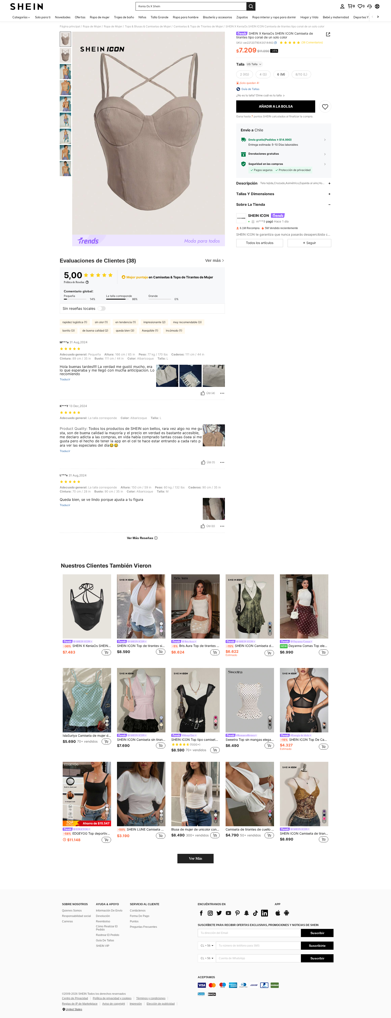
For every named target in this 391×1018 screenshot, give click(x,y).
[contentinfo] (266, 985)
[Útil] (202, 393)
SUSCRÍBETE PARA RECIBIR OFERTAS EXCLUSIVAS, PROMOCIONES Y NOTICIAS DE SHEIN (258, 925)
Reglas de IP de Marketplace (80, 1003)
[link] (351, 6)
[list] (234, 913)
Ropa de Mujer (92, 26)
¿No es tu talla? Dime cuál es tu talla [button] (259, 95)
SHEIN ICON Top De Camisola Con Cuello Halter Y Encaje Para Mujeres (304, 739)
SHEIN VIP (102, 945)
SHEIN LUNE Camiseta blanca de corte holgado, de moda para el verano (141, 829)
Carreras (67, 921)
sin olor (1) (101, 322)
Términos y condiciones (150, 998)
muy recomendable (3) (187, 322)
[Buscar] (250, 6)
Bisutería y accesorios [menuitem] (217, 17)
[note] (87, 823)
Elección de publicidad (161, 1003)
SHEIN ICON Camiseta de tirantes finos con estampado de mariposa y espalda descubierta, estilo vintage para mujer (250, 646)
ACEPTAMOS (206, 977)
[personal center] (342, 6)
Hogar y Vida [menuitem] (309, 17)
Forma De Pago (139, 916)
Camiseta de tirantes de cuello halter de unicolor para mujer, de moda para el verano (250, 829)
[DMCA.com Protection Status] (212, 994)
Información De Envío (109, 910)
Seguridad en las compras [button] (265, 164)
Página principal (70, 26)
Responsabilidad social (76, 916)
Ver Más (195, 858)
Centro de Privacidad (75, 998)
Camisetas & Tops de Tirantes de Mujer (198, 26)
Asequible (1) (150, 330)
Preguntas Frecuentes (143, 926)
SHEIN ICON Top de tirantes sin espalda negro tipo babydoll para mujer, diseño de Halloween (141, 646)
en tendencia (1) (125, 322)
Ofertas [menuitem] (80, 17)
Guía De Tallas (105, 940)
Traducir (65, 379)
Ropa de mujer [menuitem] (100, 17)
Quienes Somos (72, 910)
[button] (369, 6)
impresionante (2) (154, 322)
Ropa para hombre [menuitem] (185, 17)
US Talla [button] (252, 64)
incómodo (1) (174, 330)
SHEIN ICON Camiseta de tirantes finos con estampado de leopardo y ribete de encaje (304, 833)
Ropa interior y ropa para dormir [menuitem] (274, 17)
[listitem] (87, 618)
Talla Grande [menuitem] (159, 17)
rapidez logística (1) (74, 322)
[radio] (244, 74)
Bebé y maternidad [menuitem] (336, 17)
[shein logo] (26, 6)
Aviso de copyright (113, 1003)
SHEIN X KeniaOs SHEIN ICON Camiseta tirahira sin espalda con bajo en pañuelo (87, 646)
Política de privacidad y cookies (112, 998)
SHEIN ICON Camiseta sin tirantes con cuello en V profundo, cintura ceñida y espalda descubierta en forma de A (141, 739)
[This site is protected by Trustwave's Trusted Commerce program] (201, 994)
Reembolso (103, 921)
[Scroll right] (377, 17)
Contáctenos (137, 910)
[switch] (102, 308)
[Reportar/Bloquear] (222, 393)
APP (277, 904)
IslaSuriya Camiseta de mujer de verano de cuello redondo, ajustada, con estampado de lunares (87, 735)
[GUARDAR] (325, 106)
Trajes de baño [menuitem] (124, 17)
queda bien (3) (125, 330)
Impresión (136, 1003)
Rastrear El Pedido (107, 935)
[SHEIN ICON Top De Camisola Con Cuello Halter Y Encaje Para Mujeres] (304, 700)
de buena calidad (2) (95, 330)
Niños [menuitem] (142, 17)
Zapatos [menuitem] (242, 17)
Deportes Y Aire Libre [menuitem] (367, 17)
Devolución (103, 916)
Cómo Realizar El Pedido (107, 928)
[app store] (278, 915)
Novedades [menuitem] (62, 17)
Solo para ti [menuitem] (42, 17)
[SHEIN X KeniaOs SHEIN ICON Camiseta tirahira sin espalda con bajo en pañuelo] (87, 606)
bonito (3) (68, 330)
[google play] (286, 915)
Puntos (134, 921)
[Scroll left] (372, 17)
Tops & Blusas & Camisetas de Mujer (148, 26)
